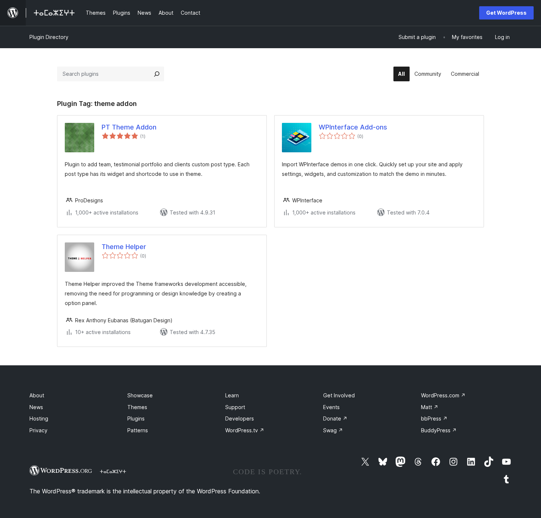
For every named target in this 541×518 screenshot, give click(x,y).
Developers (239, 418)
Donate (335, 418)
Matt (429, 407)
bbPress (434, 418)
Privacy (38, 430)
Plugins (136, 418)
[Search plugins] (156, 74)
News (36, 407)
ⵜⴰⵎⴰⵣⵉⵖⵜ (113, 471)
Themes (137, 407)
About (36, 395)
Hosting (38, 418)
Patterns (137, 430)
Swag (333, 430)
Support (235, 407)
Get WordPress (506, 13)
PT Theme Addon (129, 127)
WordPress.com (443, 395)
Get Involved (339, 395)
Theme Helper (124, 247)
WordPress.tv (244, 430)
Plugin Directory (48, 37)
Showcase (140, 395)
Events (331, 407)
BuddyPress (439, 430)
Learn (232, 395)
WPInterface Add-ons (353, 127)
